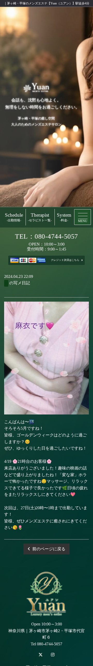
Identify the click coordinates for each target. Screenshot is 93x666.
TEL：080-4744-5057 (46, 236)
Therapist (40, 217)
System (64, 217)
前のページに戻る (48, 549)
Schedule (14, 217)
